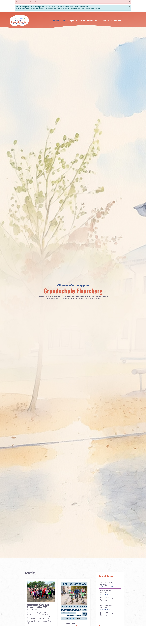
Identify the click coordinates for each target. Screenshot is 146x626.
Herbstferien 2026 (105, 594)
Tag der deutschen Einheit (107, 587)
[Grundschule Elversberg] (19, 20)
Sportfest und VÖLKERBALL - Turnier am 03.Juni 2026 (38, 606)
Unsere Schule (41, 609)
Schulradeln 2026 (67, 623)
